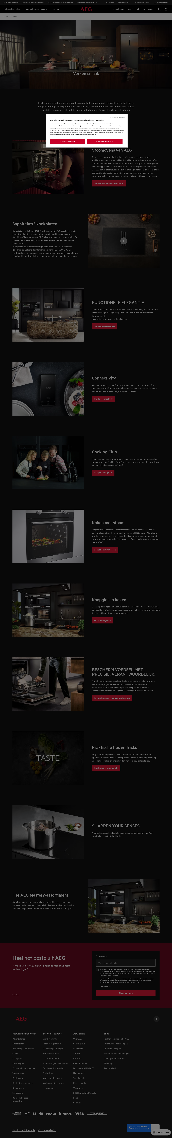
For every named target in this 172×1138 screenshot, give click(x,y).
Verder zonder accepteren (118, 117)
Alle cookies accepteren (104, 141)
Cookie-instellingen (67, 141)
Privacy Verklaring (91, 134)
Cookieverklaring (79, 134)
